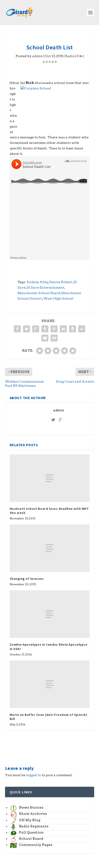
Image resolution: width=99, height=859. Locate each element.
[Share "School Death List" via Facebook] (17, 328)
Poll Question (31, 832)
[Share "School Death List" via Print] (54, 338)
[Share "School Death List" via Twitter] (26, 328)
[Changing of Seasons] (50, 548)
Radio (70, 56)
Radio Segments (33, 826)
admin (37, 56)
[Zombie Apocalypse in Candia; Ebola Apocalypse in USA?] (50, 614)
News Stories (31, 807)
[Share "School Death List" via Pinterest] (54, 328)
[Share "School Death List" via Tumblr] (45, 328)
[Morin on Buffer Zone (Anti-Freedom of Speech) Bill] (50, 684)
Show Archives (33, 814)
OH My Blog (29, 820)
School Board (31, 838)
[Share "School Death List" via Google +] (35, 328)
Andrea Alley (37, 282)
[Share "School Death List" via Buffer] (72, 328)
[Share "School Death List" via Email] (45, 338)
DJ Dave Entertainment (45, 287)
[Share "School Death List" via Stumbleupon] (81, 328)
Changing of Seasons (27, 579)
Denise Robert (60, 282)
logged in (33, 775)
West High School (58, 298)
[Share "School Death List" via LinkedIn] (63, 328)
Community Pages (35, 845)
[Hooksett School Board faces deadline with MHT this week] (50, 478)
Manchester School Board (38, 293)
